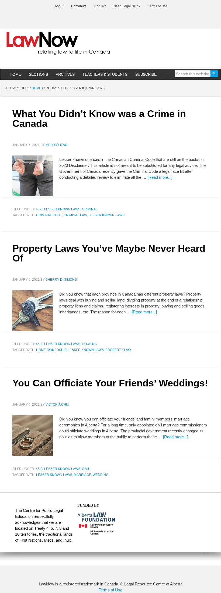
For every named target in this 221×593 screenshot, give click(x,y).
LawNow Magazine (110, 47)
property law (118, 350)
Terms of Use (110, 590)
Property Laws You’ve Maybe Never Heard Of (108, 253)
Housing (89, 344)
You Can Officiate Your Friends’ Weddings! (110, 383)
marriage (82, 475)
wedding (100, 475)
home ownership (51, 350)
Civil (86, 469)
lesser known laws (106, 215)
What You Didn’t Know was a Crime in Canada (99, 118)
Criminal (90, 209)
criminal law (75, 215)
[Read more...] (159, 177)
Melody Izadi (57, 145)
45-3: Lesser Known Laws (58, 209)
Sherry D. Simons (61, 279)
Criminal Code (49, 215)
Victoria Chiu (57, 404)
